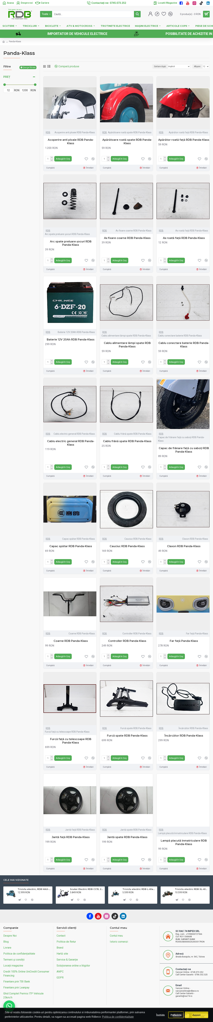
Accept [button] (197, 1015)
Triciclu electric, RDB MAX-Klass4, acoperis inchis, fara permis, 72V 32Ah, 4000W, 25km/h (34, 889)
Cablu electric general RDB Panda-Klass (70, 443)
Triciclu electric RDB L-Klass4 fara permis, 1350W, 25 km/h (139, 889)
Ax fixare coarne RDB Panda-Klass (127, 238)
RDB (48, 132)
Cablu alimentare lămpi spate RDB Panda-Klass (127, 344)
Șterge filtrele (29, 67)
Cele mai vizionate (16, 880)
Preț (6, 76)
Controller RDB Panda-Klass (127, 641)
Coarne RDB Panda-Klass (71, 641)
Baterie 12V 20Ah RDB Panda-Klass (71, 339)
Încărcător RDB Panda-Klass (184, 735)
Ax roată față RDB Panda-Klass (184, 238)
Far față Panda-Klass (184, 641)
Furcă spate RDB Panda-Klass (127, 735)
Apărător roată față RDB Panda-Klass (183, 139)
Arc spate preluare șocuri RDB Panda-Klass (71, 243)
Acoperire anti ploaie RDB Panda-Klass (71, 141)
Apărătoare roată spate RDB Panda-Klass (127, 141)
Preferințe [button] (176, 1015)
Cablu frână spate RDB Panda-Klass (127, 441)
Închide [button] (160, 1015)
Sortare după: (160, 66)
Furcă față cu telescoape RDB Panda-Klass (70, 741)
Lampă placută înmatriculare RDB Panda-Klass (184, 842)
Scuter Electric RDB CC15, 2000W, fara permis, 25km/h (87, 889)
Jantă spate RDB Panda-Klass (127, 837)
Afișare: (197, 66)
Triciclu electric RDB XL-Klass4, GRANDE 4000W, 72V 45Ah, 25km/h (191, 889)
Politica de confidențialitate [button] (118, 1016)
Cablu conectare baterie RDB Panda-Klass (183, 344)
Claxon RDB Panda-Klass (184, 546)
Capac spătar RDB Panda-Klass (70, 546)
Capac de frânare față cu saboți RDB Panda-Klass (184, 450)
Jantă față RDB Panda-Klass (71, 837)
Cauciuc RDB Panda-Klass (127, 546)
